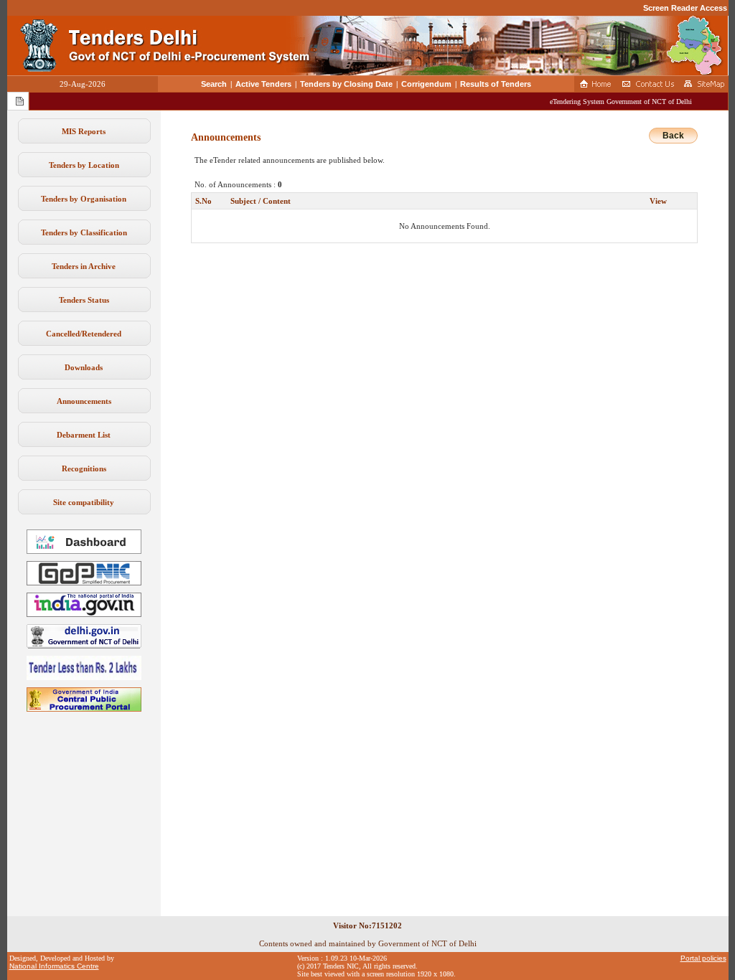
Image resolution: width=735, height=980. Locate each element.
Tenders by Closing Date (346, 84)
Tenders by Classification (84, 232)
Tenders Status (84, 300)
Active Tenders (263, 84)
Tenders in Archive (84, 266)
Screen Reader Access (685, 8)
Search (214, 84)
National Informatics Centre (54, 966)
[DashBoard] (84, 551)
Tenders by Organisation (83, 198)
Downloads (84, 367)
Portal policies (703, 958)
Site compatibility (83, 502)
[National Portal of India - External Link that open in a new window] (84, 614)
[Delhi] (84, 645)
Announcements (84, 401)
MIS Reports (84, 131)
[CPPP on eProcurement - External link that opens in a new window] (84, 709)
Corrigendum (426, 84)
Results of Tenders (495, 84)
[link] (84, 582)
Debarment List (84, 434)
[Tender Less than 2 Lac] (84, 677)
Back (673, 136)
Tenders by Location (84, 165)
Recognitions (84, 468)
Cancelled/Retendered (83, 333)
